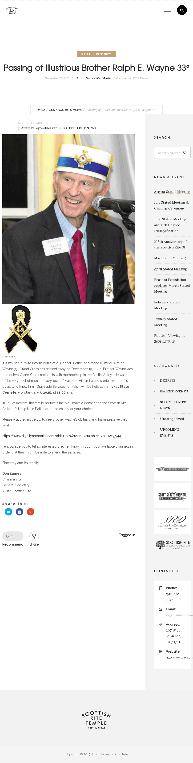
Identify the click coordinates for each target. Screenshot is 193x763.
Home (40, 110)
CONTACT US (167, 571)
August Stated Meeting (172, 192)
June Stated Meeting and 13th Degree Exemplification (170, 225)
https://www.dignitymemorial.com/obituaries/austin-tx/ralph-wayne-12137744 (61, 436)
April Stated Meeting (170, 269)
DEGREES (168, 380)
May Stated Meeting (170, 258)
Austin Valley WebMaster (94, 78)
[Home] (12, 14)
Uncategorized (172, 419)
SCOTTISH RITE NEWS (65, 110)
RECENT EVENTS (174, 391)
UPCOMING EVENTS (169, 432)
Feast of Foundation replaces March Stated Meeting (172, 286)
